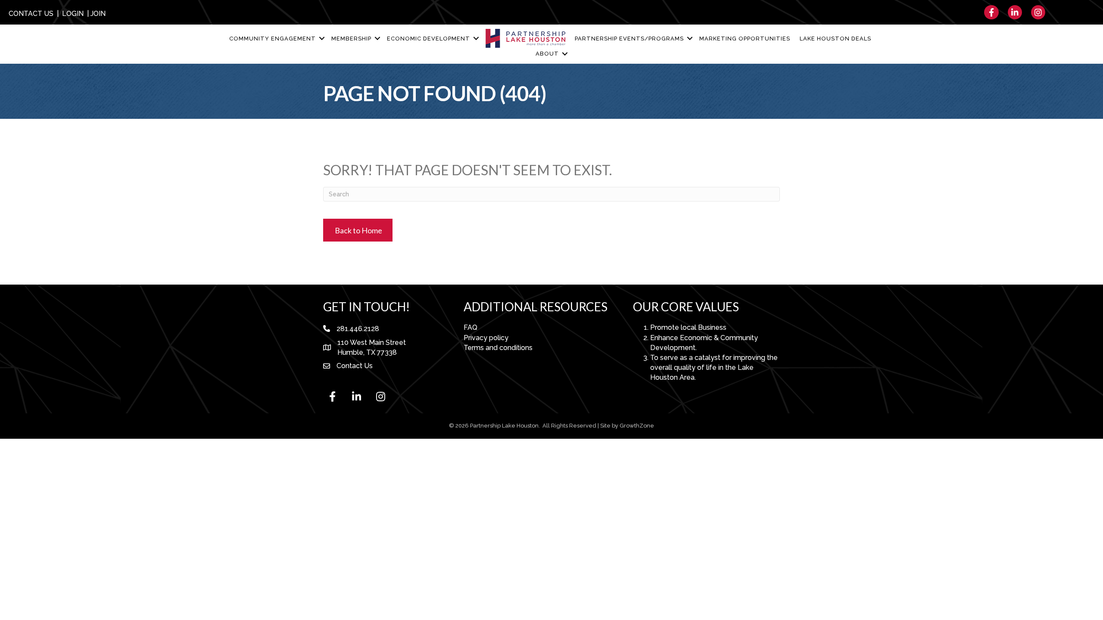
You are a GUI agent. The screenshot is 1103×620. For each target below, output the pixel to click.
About (547, 53)
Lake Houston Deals (835, 38)
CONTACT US (31, 13)
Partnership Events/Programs (629, 38)
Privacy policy (486, 338)
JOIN (98, 13)
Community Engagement (272, 38)
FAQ (470, 327)
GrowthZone (637, 425)
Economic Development (428, 38)
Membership (351, 38)
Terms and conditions (498, 348)
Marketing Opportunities (744, 38)
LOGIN (73, 13)
